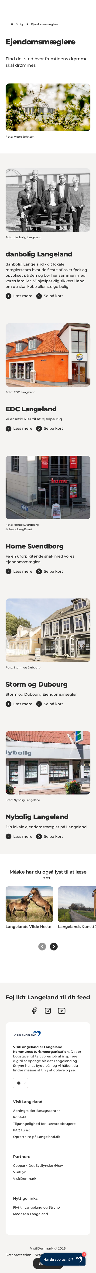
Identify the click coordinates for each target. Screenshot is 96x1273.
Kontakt (20, 1117)
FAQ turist (21, 1130)
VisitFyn (20, 1172)
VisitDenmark (24, 1179)
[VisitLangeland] (27, 1033)
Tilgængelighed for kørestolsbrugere (44, 1124)
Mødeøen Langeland (30, 1214)
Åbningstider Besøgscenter (36, 1111)
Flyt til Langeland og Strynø (36, 1207)
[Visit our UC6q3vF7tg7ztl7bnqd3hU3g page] (62, 1011)
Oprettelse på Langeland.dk (36, 1137)
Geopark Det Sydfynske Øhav (38, 1165)
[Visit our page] (34, 1011)
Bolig (19, 24)
